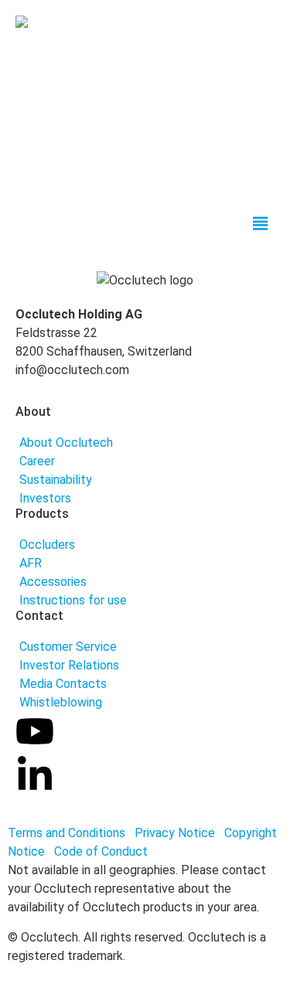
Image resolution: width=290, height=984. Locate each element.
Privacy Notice (176, 833)
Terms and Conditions (66, 833)
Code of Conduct (101, 851)
